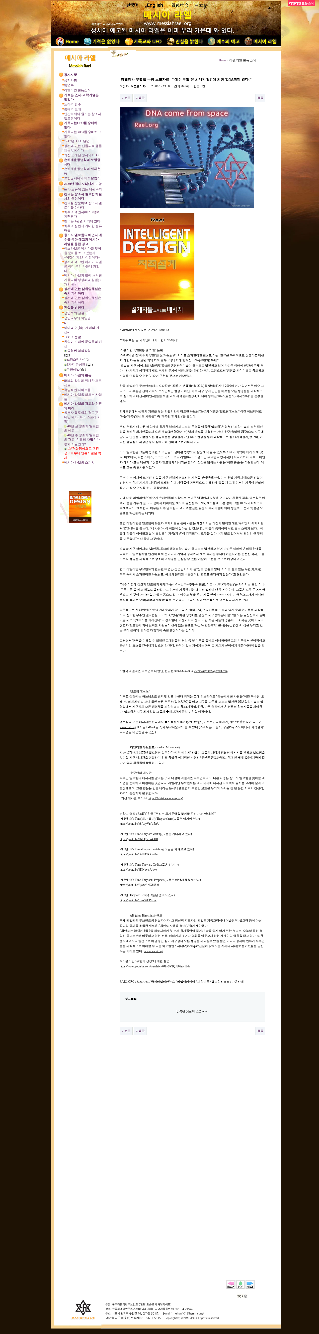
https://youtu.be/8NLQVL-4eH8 (139, 839)
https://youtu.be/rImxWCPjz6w (138, 900)
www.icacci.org (153, 951)
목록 (260, 98)
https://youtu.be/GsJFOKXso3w (139, 854)
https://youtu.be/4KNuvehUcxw (139, 869)
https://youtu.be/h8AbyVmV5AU (140, 823)
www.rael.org (128, 727)
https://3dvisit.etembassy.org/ (166, 798)
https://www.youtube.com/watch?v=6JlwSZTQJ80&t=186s (155, 966)
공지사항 (70, 80)
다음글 (140, 98)
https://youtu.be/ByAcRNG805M (139, 885)
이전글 (126, 98)
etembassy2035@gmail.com (211, 671)
